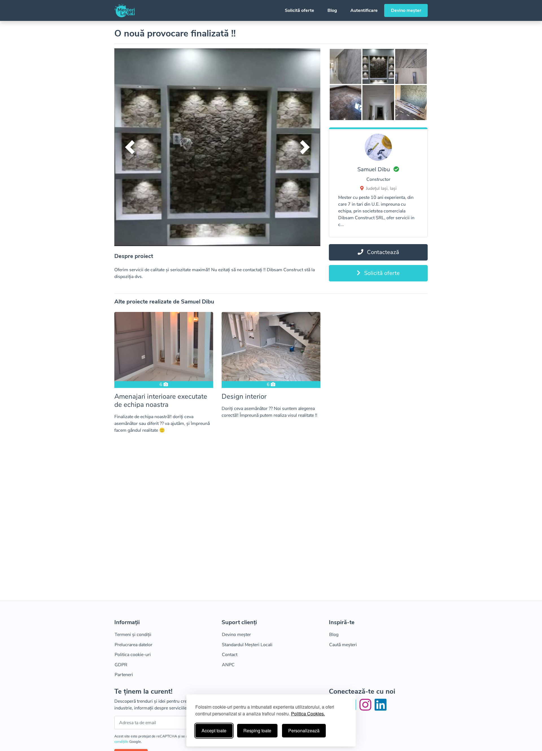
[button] (129, 147)
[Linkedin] (380, 708)
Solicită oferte (299, 10)
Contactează (382, 252)
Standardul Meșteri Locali (247, 645)
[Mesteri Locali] (124, 10)
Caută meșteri (343, 645)
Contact (229, 655)
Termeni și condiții (133, 634)
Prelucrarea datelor (133, 645)
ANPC (228, 665)
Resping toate (257, 730)
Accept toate (214, 730)
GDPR (121, 665)
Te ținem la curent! (143, 691)
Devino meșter (406, 10)
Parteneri (124, 675)
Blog (332, 10)
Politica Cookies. (308, 713)
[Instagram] (366, 708)
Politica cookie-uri (133, 655)
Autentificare (364, 10)
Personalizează (304, 730)
